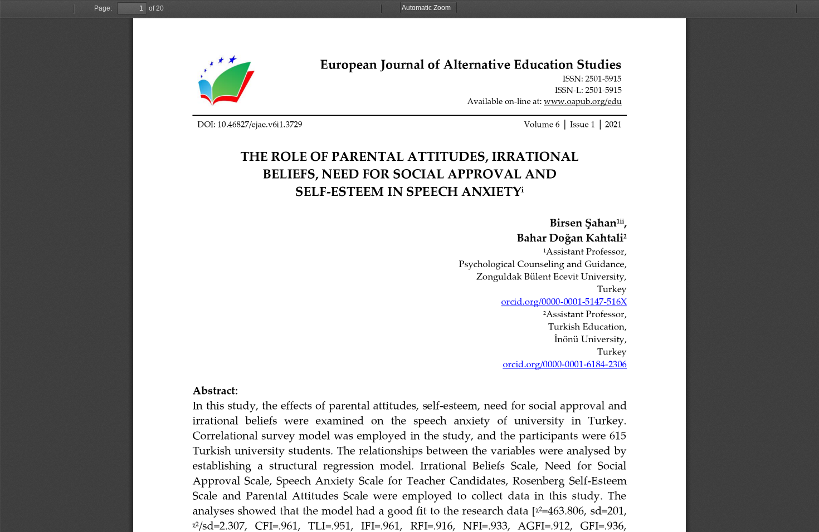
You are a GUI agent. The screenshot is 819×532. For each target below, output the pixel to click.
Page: (103, 8)
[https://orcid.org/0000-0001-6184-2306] (565, 363)
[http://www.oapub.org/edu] (582, 100)
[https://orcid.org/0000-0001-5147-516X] (564, 301)
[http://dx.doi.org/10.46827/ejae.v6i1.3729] (250, 124)
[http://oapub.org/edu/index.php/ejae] (470, 63)
